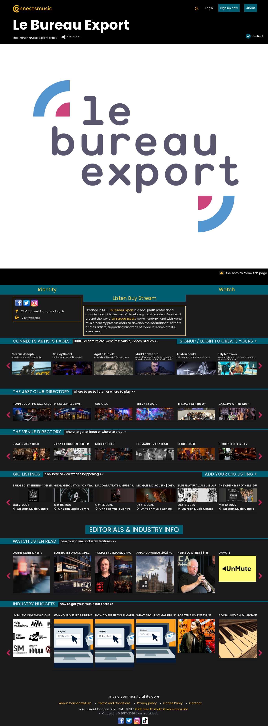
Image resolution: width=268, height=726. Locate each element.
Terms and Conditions (114, 703)
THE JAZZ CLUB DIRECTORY (41, 392)
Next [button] (260, 365)
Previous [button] (8, 365)
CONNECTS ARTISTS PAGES (41, 341)
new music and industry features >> (88, 541)
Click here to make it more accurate (161, 709)
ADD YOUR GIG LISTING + (231, 474)
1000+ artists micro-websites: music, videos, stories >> (115, 341)
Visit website (31, 318)
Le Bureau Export (122, 310)
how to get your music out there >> (86, 604)
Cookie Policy (172, 703)
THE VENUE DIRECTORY (37, 432)
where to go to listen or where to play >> (104, 392)
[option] (31, 362)
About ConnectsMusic (75, 703)
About (250, 8)
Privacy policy (147, 703)
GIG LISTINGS (26, 474)
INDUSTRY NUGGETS (34, 604)
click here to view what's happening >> (73, 474)
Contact (195, 703)
